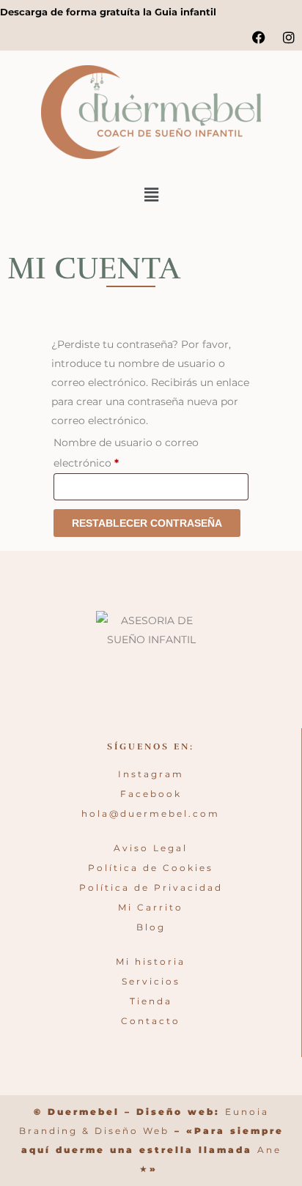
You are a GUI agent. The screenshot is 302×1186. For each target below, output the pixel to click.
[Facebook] (259, 37)
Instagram (151, 773)
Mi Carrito (150, 907)
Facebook (151, 793)
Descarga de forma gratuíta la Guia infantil (108, 12)
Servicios (151, 981)
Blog (151, 927)
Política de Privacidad (151, 887)
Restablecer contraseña (147, 523)
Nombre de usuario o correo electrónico (126, 451)
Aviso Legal (151, 847)
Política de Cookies (150, 867)
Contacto (150, 1020)
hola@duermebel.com (150, 813)
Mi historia (150, 961)
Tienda (151, 1001)
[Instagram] (289, 37)
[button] (151, 195)
